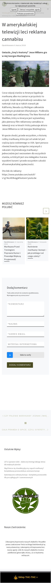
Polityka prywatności (25, 14)
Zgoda (13, 10)
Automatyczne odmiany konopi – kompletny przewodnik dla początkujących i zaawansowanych (25, 476)
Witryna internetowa (22, 344)
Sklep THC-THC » (28, 577)
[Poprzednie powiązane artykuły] (40, 211)
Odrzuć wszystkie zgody (30, 10)
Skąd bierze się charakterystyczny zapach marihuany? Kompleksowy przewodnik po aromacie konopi (24, 469)
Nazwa (13, 324)
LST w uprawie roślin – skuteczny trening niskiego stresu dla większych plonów (24, 463)
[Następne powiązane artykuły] (46, 211)
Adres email (17, 334)
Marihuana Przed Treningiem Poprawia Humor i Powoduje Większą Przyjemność (12, 252)
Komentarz (16, 304)
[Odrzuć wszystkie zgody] (47, 9)
